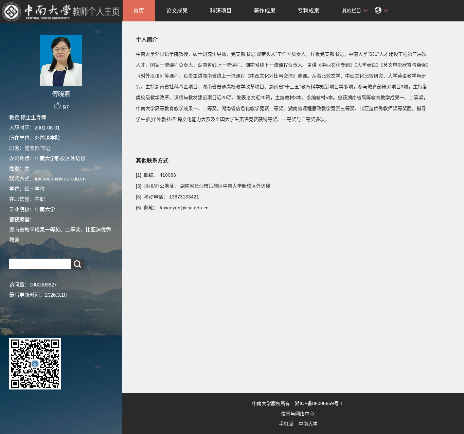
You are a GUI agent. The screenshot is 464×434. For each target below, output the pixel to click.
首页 (138, 11)
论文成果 (177, 11)
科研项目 (221, 11)
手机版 (286, 424)
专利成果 (308, 11)
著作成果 (264, 11)
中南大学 (308, 424)
